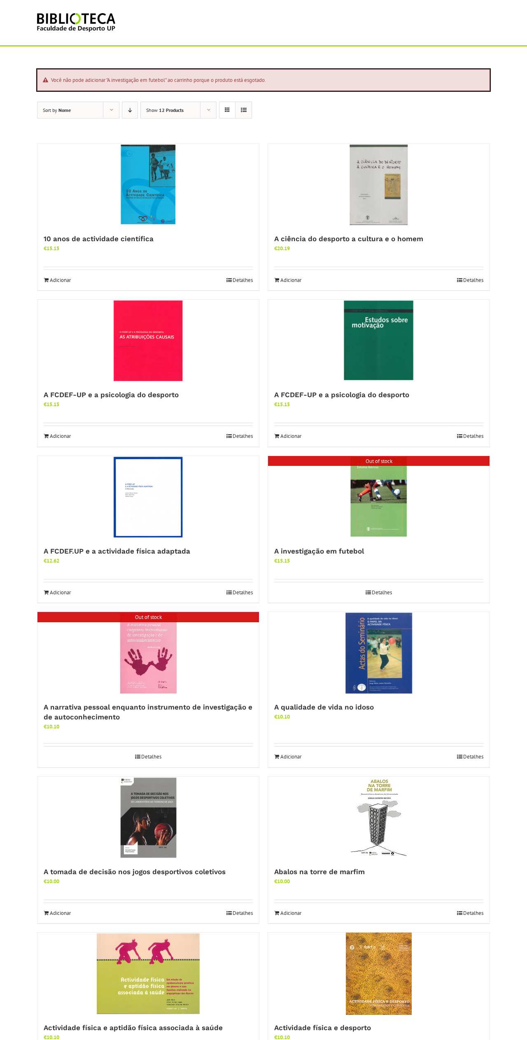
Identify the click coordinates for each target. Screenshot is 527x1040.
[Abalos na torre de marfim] (379, 818)
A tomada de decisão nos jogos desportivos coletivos (135, 872)
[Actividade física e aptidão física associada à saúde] (148, 974)
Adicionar (60, 280)
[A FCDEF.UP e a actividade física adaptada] (148, 497)
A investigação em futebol (319, 551)
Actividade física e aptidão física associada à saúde (133, 1028)
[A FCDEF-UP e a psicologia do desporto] (148, 341)
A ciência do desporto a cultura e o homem (348, 239)
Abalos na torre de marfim (319, 872)
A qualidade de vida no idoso (324, 707)
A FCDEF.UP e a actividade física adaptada (117, 551)
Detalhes (243, 280)
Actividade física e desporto (322, 1028)
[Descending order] (130, 110)
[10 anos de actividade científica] (148, 185)
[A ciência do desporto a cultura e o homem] (379, 185)
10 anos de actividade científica (99, 239)
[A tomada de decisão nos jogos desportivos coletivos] (148, 818)
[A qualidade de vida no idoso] (379, 653)
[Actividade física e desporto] (379, 974)
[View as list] (244, 110)
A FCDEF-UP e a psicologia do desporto (111, 395)
